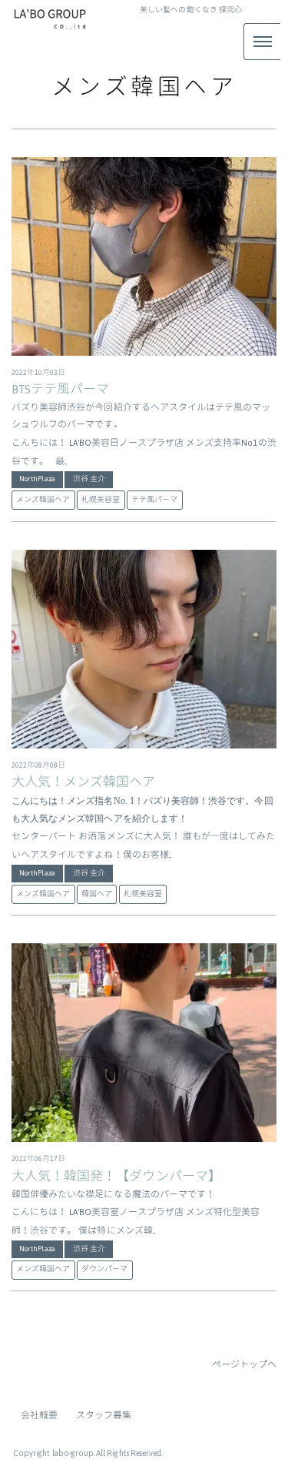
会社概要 (39, 1415)
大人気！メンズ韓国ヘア (84, 782)
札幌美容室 (100, 500)
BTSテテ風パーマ (60, 389)
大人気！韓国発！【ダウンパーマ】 (116, 1176)
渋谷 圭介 (89, 479)
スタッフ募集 (103, 1415)
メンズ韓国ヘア (43, 500)
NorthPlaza (37, 479)
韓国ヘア (96, 894)
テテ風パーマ (154, 500)
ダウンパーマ (104, 1269)
